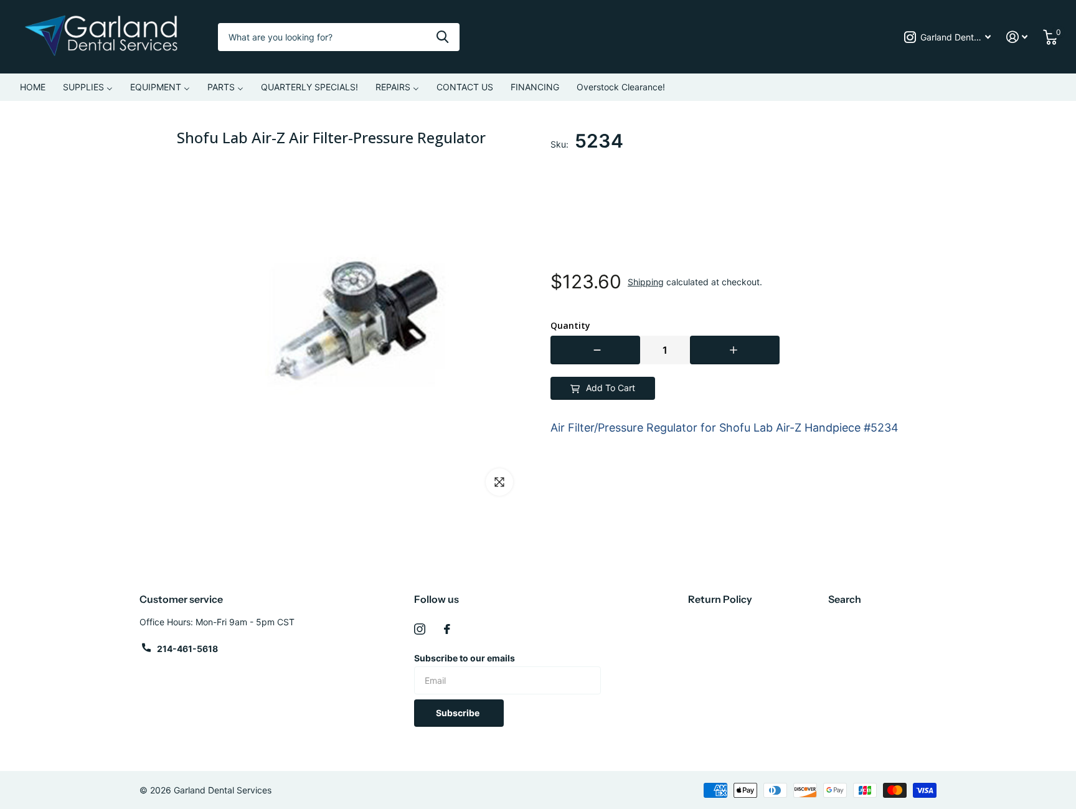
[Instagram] (419, 629)
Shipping (646, 282)
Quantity (570, 325)
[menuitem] (33, 87)
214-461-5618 (187, 648)
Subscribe (458, 712)
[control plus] (735, 350)
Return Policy (720, 599)
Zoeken (442, 37)
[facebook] (447, 629)
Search (844, 599)
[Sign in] (1017, 37)
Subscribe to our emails (464, 658)
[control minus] (595, 350)
